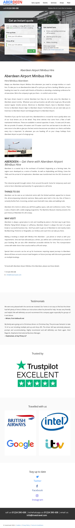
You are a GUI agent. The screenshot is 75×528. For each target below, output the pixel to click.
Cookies (18, 525)
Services (54, 3)
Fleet (68, 3)
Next (30, 51)
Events (45, 3)
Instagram (37, 499)
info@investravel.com (57, 49)
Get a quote (36, 3)
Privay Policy (26, 525)
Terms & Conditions (37, 525)
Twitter (37, 480)
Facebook (37, 490)
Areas (62, 3)
